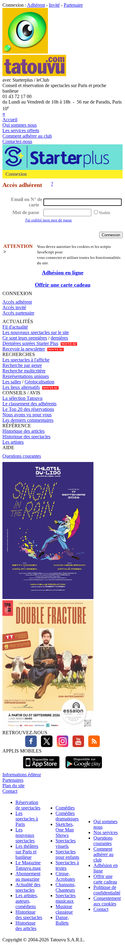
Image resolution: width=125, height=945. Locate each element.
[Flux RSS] (92, 745)
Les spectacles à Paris (26, 819)
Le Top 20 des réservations (28, 409)
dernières (59, 337)
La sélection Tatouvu (22, 398)
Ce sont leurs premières (24, 337)
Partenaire (73, 5)
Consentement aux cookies (107, 901)
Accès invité (14, 307)
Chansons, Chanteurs (66, 887)
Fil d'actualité (15, 327)
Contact (9, 791)
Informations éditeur (21, 774)
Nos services (105, 832)
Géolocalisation (39, 381)
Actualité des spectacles (27, 887)
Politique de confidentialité (106, 890)
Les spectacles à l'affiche (25, 359)
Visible (104, 212)
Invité (54, 5)
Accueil (9, 119)
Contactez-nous (17, 141)
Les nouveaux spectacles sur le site (35, 332)
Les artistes (13, 442)
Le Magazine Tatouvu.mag (28, 865)
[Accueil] (25, 52)
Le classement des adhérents (29, 403)
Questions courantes (21, 456)
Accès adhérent (17, 302)
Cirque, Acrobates (65, 876)
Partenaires (12, 780)
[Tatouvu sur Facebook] (31, 745)
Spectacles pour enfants (67, 854)
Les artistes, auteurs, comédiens (26, 901)
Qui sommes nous (19, 125)
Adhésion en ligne (62, 273)
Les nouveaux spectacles (25, 835)
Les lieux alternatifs (21, 387)
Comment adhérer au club (27, 136)
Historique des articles (23, 431)
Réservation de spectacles (27, 805)
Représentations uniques (25, 376)
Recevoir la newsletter (23, 348)
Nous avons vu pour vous (27, 414)
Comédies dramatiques (67, 816)
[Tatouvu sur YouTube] (76, 745)
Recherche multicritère (24, 370)
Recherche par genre (22, 365)
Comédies (65, 807)
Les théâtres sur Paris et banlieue (26, 852)
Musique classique (64, 909)
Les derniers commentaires (27, 420)
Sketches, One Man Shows (65, 830)
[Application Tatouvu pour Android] (83, 769)
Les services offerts (20, 130)
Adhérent (36, 5)
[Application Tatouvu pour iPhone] (41, 769)
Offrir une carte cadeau (62, 285)
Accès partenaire (18, 313)
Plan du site (13, 785)
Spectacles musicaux (66, 898)
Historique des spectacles (26, 436)
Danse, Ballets (62, 920)
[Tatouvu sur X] (45, 745)
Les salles (11, 381)
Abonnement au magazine (27, 876)
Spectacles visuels (66, 843)
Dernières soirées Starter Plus (30, 343)
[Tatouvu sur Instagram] (61, 745)
